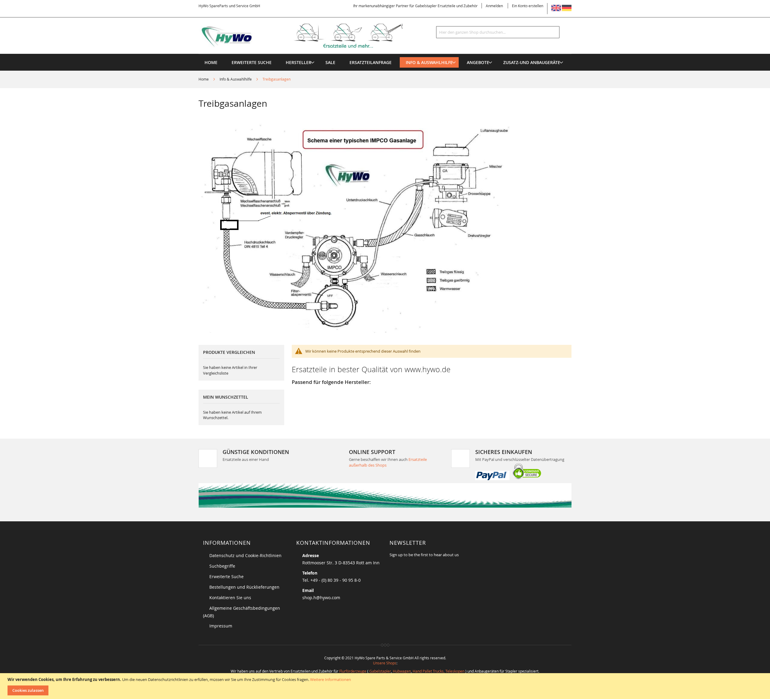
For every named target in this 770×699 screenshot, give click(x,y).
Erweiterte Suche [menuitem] (252, 62)
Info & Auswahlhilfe (236, 79)
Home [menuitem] (211, 62)
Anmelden (494, 5)
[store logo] (310, 35)
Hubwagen (402, 671)
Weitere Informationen (330, 679)
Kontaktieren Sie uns (230, 597)
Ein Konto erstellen (527, 5)
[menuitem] (298, 62)
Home (204, 79)
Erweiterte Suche (226, 576)
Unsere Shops (384, 663)
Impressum (220, 626)
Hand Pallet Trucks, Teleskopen (438, 671)
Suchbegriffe (222, 566)
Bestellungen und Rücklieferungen (244, 587)
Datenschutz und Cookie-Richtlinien (245, 555)
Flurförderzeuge (352, 671)
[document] (386, 686)
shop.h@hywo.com (321, 597)
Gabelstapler (380, 671)
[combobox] (497, 32)
